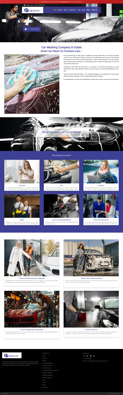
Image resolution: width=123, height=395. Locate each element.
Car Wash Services (47, 377)
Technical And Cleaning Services (50, 370)
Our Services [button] (72, 10)
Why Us (66, 10)
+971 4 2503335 (40, 5)
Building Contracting (47, 375)
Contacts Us (94, 10)
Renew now (65, 1)
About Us (60, 10)
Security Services (46, 368)
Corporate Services (47, 365)
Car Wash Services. (34, 29)
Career (83, 10)
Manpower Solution (47, 372)
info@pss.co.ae (29, 5)
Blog (79, 10)
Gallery (88, 10)
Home (55, 10)
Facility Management (47, 363)
